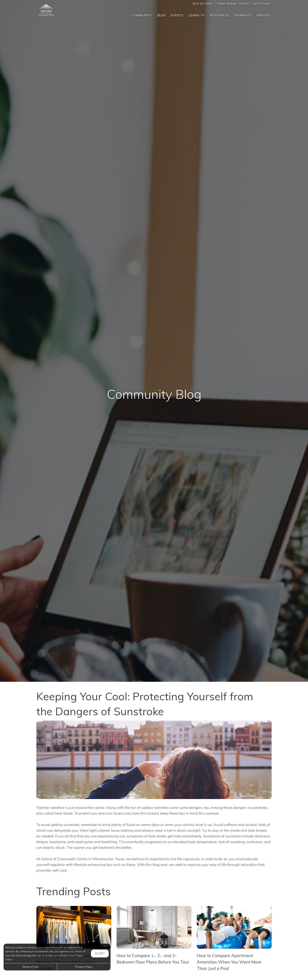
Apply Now (261, 3)
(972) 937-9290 (202, 3)
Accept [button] (100, 953)
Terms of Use (30, 966)
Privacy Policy (84, 966)
